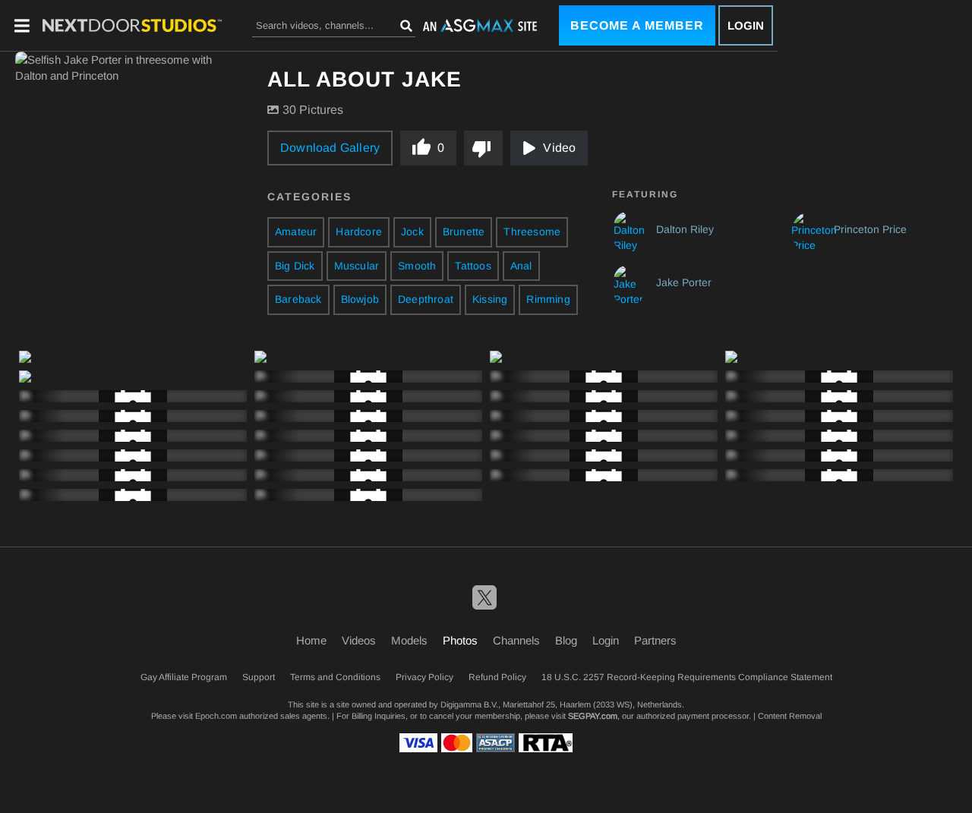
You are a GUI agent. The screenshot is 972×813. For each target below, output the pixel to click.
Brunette (464, 231)
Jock (412, 231)
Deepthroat (425, 299)
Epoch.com (216, 715)
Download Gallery (330, 147)
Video (559, 147)
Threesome (531, 231)
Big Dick (295, 266)
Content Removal (790, 715)
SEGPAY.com (592, 715)
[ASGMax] (132, 25)
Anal (521, 266)
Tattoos (473, 266)
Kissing (489, 299)
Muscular (357, 266)
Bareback (298, 299)
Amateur (296, 231)
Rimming (548, 299)
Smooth (417, 266)
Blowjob (360, 299)
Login (745, 25)
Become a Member (637, 25)
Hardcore (359, 231)
